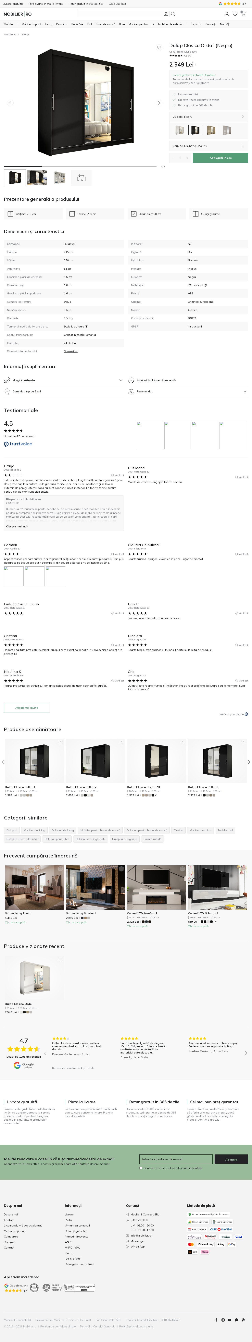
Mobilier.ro (10, 34)
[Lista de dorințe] (235, 14)
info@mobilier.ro (141, 1235)
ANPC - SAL (72, 1247)
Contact (9, 1247)
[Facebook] (218, 1320)
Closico (192, 310)
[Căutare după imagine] (166, 14)
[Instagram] (224, 1320)
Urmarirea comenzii (77, 1225)
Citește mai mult (17, 526)
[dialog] (209, 79)
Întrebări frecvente (76, 1236)
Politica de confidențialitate (58, 1326)
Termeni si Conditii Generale (97, 1326)
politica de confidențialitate (184, 1168)
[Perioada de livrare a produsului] (86, 326)
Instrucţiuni (195, 326)
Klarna (69, 1253)
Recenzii (9, 1242)
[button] (227, 14)
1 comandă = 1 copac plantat (23, 1225)
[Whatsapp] (244, 1320)
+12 (215, 921)
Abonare (231, 1159)
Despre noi (11, 1214)
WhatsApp (138, 1246)
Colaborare (11, 1236)
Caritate (9, 1220)
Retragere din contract (79, 1264)
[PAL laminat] (205, 285)
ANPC (68, 1242)
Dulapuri (25, 34)
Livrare (69, 1214)
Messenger (138, 1241)
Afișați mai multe (26, 707)
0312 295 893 (139, 1220)
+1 (156, 795)
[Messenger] (238, 1320)
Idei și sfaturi (73, 1258)
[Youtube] (231, 1320)
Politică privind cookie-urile (136, 1326)
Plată (68, 1220)
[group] (150, 435)
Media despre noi (15, 1231)
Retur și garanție (75, 1231)
